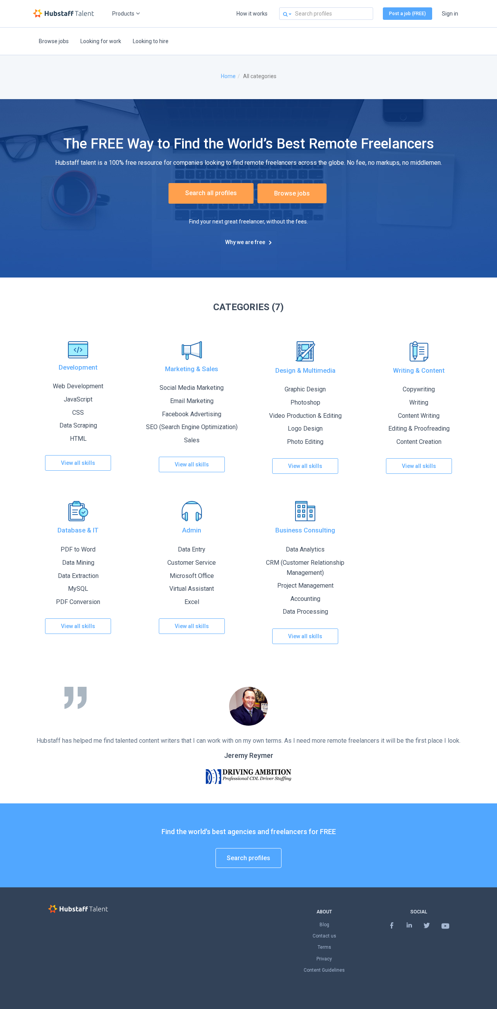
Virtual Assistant (191, 588)
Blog (324, 924)
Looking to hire (151, 41)
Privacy (324, 959)
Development (78, 367)
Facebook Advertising (191, 414)
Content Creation (418, 441)
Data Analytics (305, 549)
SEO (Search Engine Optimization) (192, 427)
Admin (191, 530)
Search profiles (248, 858)
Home (228, 76)
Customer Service (191, 562)
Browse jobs (54, 41)
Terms (324, 947)
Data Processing (305, 611)
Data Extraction (78, 576)
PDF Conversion (78, 602)
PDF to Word (78, 549)
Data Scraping (78, 425)
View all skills (78, 463)
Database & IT (78, 530)
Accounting (305, 598)
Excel (191, 602)
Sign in (450, 13)
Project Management (305, 585)
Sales (192, 440)
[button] (285, 13)
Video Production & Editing (305, 415)
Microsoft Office (192, 576)
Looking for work (100, 41)
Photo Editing (305, 441)
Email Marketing (192, 401)
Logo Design (305, 428)
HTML (78, 438)
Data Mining (78, 562)
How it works (252, 13)
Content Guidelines (324, 970)
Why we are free (245, 242)
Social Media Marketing (192, 387)
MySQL (78, 588)
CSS (78, 412)
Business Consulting (305, 530)
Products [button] (123, 13)
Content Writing (419, 415)
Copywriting (419, 389)
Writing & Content (419, 370)
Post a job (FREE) (407, 13)
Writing (418, 402)
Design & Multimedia (305, 370)
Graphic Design (305, 389)
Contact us (324, 936)
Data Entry (191, 549)
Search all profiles (211, 193)
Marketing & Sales (191, 369)
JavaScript (78, 399)
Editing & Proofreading (419, 428)
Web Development (78, 386)
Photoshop (305, 402)
